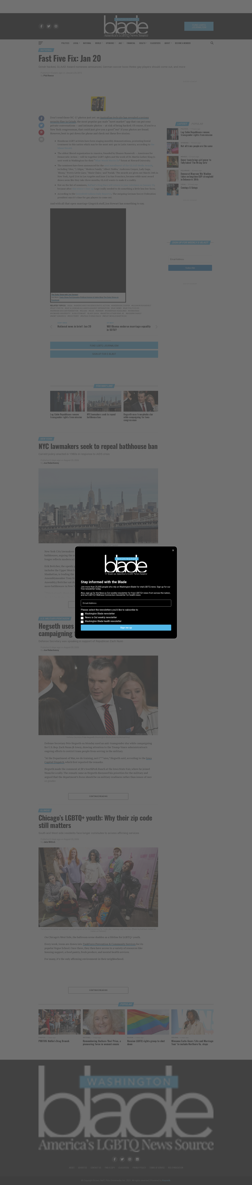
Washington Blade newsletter (100, 614)
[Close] (173, 550)
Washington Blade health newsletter (103, 621)
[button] (126, 615)
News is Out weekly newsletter (101, 617)
